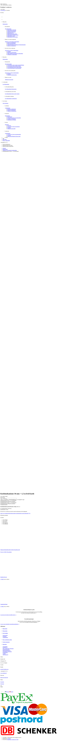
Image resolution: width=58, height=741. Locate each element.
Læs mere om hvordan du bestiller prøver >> (8, 614)
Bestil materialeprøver (7, 650)
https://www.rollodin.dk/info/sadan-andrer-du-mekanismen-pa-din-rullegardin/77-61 (15, 513)
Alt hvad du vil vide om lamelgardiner (14, 134)
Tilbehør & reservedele (9, 79)
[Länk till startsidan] (7, 2)
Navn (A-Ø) (5, 520)
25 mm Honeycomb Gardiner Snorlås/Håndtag (15, 65)
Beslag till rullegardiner (11, 43)
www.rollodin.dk (3, 673)
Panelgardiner (7, 115)
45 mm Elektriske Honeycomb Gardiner (14, 67)
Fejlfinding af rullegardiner (12, 54)
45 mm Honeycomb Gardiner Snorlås (14, 66)
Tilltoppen (1, 686)
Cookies (4, 653)
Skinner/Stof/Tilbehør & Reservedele (13, 136)
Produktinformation (3, 501)
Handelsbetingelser (6, 649)
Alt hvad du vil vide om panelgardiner (14, 117)
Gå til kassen (2, 10)
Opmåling (9, 51)
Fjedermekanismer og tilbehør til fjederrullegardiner (16, 44)
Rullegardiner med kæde (11, 29)
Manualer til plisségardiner (12, 74)
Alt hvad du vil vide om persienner (13, 126)
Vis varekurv (7, 10)
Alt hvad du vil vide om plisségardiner (12, 72)
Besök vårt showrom (4, 677)
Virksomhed (7, 140)
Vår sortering (5, 519)
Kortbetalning (5, 652)
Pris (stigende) (5, 522)
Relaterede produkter (11, 501)
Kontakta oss (5, 647)
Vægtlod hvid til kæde (3, 604)
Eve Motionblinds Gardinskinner (11, 98)
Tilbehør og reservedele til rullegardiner (12, 41)
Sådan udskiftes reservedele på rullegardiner (15, 53)
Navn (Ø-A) (5, 521)
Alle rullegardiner (8, 28)
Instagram (2, 683)
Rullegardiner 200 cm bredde (12, 36)
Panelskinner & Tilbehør (11, 119)
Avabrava (9, 738)
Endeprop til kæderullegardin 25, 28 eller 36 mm (10, 549)
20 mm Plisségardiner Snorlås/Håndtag (14, 68)
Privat (4, 140)
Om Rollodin (5, 646)
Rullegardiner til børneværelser (12, 34)
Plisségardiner (5, 59)
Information (5, 644)
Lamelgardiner (7, 133)
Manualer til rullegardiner (11, 52)
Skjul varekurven (3, 3)
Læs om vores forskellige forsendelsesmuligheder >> (9, 624)
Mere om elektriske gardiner (7, 639)
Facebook (2, 681)
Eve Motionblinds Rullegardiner (10, 89)
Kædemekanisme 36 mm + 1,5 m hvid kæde (8, 500)
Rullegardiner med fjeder (11, 30)
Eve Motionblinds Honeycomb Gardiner (12, 93)
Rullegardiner (5, 24)
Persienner (7, 124)
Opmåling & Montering (11, 118)
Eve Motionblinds (6, 84)
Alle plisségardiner (8, 64)
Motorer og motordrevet (11, 45)
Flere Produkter (5, 103)
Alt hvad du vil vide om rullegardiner (11, 50)
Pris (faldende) (5, 523)
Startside (4, 148)
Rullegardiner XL (10, 32)
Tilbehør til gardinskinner (11, 111)
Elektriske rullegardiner (11, 31)
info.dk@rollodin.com (4, 669)
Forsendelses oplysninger (7, 651)
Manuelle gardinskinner (11, 110)
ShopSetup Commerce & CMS (12, 739)
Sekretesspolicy (5, 654)
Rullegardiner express (11, 35)
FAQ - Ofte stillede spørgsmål (8, 648)
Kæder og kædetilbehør (11, 42)
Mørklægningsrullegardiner (12, 33)
